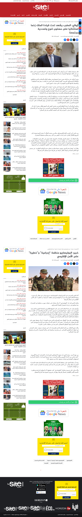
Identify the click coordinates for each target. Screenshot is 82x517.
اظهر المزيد (15, 94)
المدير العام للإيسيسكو (57, 239)
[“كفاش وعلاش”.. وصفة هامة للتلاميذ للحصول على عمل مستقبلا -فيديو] (7, 124)
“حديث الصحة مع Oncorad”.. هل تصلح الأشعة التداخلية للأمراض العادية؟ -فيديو (19, 146)
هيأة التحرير (76, 514)
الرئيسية (68, 15)
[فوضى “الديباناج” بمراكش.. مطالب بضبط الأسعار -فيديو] (7, 163)
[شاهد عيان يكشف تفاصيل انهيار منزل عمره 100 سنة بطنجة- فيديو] (7, 141)
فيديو (27, 15)
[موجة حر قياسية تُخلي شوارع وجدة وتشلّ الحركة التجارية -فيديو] (7, 152)
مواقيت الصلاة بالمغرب (62, 514)
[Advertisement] (53, 122)
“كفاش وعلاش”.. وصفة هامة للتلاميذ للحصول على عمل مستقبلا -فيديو (19, 123)
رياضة (40, 15)
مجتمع (61, 15)
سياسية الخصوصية (69, 514)
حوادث (45, 15)
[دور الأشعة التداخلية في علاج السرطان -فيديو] (7, 158)
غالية (23, 15)
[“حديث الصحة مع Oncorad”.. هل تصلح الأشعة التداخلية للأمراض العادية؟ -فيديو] (7, 146)
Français (12, 15)
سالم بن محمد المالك (44, 239)
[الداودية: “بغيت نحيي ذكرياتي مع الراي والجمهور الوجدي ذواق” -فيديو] (7, 129)
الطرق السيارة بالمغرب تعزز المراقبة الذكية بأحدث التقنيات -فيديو (15, 118)
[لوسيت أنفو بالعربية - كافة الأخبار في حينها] (41, 8)
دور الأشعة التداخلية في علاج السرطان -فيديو (20, 156)
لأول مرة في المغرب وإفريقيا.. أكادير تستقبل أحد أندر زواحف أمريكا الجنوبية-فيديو (19, 135)
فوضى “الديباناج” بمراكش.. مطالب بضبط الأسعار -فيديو (19, 162)
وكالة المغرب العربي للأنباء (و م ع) (66, 36)
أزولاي (74, 239)
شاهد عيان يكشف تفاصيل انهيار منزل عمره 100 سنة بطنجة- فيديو (19, 139)
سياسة (56, 15)
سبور (18, 15)
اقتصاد (50, 15)
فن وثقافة (33, 15)
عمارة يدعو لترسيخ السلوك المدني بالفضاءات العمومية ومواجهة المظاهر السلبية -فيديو (19, 169)
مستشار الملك (33, 239)
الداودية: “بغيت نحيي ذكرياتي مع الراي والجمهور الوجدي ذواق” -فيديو (19, 128)
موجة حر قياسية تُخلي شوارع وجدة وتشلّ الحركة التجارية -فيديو (19, 151)
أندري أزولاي (67, 239)
